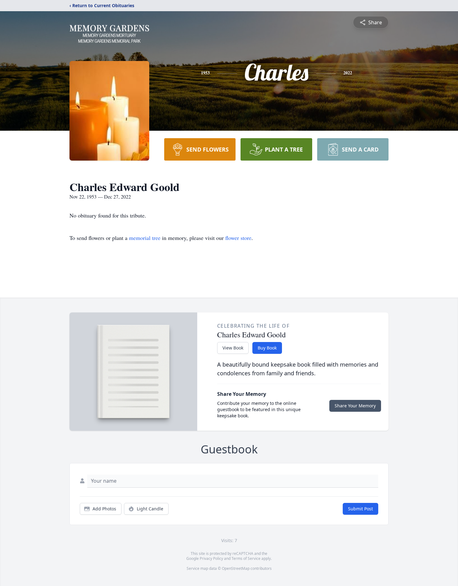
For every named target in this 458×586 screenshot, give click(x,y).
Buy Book (267, 348)
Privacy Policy (211, 558)
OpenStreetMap (236, 568)
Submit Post (360, 509)
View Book (232, 348)
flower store (238, 237)
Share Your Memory (355, 406)
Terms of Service (245, 558)
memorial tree (144, 237)
